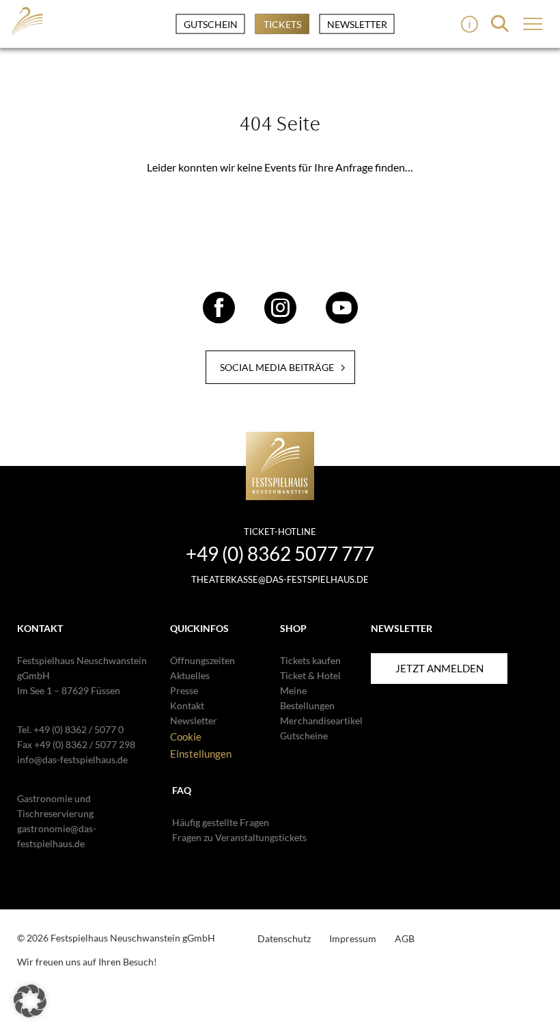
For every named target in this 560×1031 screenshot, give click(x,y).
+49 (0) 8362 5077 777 (280, 553)
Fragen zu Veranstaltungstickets (239, 837)
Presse (184, 690)
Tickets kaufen (310, 660)
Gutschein (211, 24)
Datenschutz (284, 938)
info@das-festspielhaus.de (72, 759)
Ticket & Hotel (310, 675)
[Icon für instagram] (280, 318)
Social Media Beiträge (277, 367)
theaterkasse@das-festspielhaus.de (280, 579)
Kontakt (187, 705)
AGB (405, 938)
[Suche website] (500, 24)
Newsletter (357, 24)
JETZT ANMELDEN (439, 668)
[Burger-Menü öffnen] (469, 24)
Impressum (352, 938)
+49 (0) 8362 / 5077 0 (78, 729)
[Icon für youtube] (342, 318)
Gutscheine (304, 735)
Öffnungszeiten (202, 660)
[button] (30, 1001)
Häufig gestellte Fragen (220, 822)
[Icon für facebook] (219, 318)
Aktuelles (190, 675)
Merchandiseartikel (321, 720)
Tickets (282, 24)
